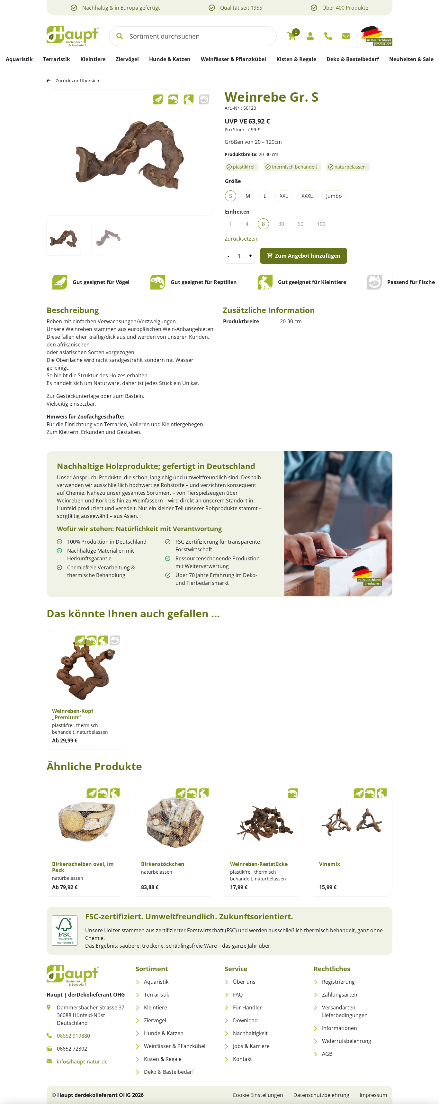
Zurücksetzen (241, 238)
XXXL (307, 195)
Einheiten (237, 211)
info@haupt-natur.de (82, 1061)
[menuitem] (19, 59)
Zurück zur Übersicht (78, 81)
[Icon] (328, 36)
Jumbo (334, 195)
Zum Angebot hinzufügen (307, 255)
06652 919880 (73, 1035)
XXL (284, 195)
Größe (233, 181)
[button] (120, 36)
